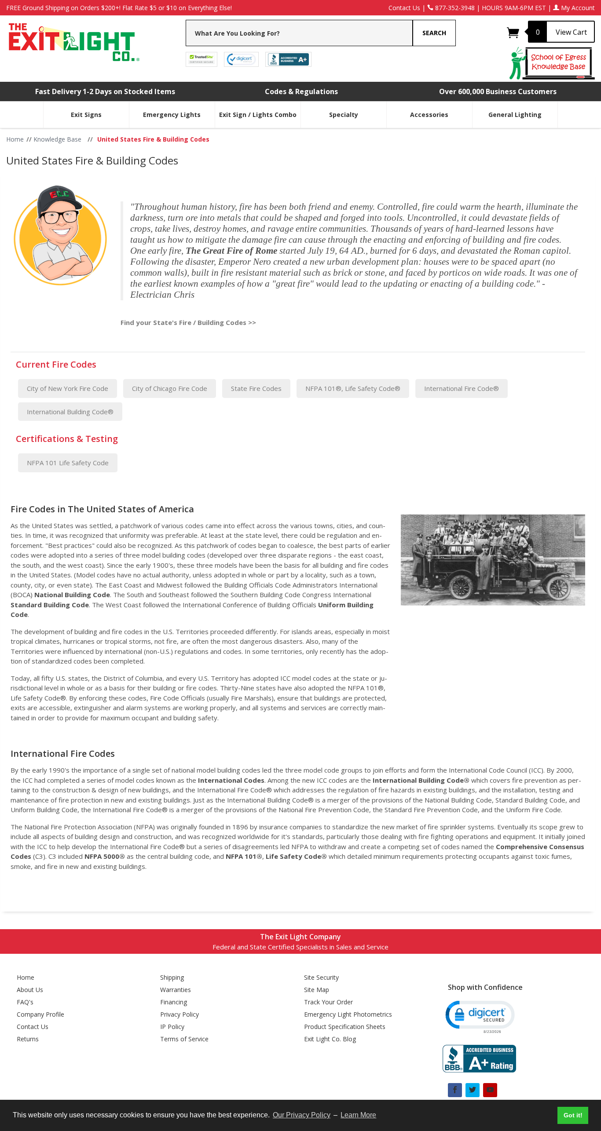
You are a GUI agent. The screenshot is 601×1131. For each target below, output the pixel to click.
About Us (30, 989)
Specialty (343, 114)
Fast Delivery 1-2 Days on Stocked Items (105, 91)
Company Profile (40, 1014)
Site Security (321, 977)
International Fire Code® (461, 388)
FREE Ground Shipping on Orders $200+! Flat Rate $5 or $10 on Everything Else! (119, 8)
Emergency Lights (172, 114)
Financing (173, 1002)
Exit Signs (86, 114)
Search (434, 33)
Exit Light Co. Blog (330, 1039)
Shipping (172, 977)
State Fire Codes (256, 388)
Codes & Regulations (301, 91)
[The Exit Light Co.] (73, 39)
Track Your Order (328, 1002)
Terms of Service (184, 1039)
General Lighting (515, 114)
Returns (28, 1039)
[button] (479, 1016)
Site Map (316, 989)
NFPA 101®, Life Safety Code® (352, 388)
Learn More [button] (358, 1115)
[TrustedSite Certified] (201, 58)
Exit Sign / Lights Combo (258, 114)
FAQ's (25, 1002)
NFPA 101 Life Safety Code (68, 462)
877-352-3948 (454, 8)
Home (25, 977)
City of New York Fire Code (67, 388)
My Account (577, 8)
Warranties (175, 989)
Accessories (429, 114)
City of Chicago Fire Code (169, 388)
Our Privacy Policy (301, 1115)
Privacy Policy (179, 1014)
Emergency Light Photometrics (348, 1014)
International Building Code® (70, 411)
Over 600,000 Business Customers (498, 91)
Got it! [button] (573, 1115)
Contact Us (404, 8)
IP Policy (172, 1026)
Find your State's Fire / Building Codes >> (188, 322)
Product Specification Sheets (344, 1026)
